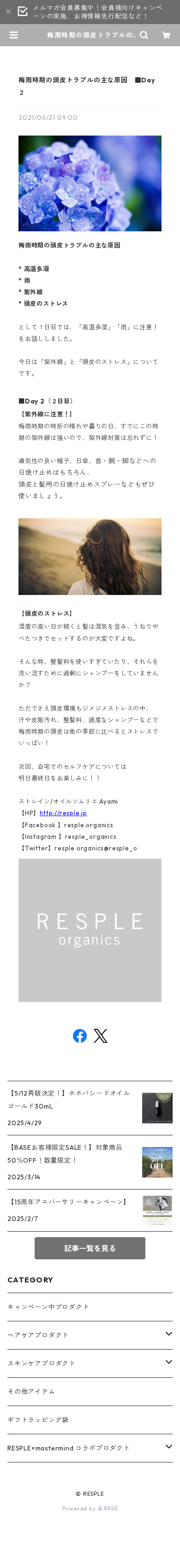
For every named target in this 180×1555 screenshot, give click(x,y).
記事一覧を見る (90, 1248)
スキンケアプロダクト (41, 1363)
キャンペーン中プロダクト (48, 1307)
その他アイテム (31, 1392)
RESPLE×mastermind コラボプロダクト (68, 1448)
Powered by (80, 1508)
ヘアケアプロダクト (38, 1335)
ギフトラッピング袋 (38, 1420)
